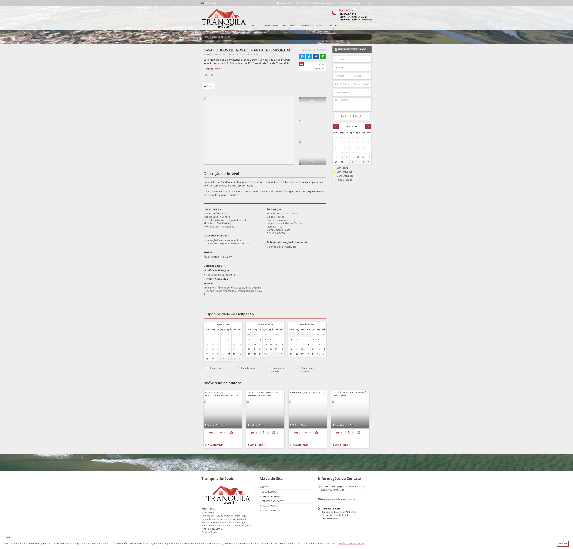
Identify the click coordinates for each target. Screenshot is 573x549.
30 (229, 334)
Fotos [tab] (209, 86)
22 (239, 349)
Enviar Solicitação (352, 116)
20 (229, 349)
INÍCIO (254, 25)
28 (218, 334)
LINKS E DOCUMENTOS (273, 496)
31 (234, 334)
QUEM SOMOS (271, 25)
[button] (312, 100)
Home (207, 36)
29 (223, 334)
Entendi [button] (563, 543)
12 (223, 344)
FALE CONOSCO (269, 505)
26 (207, 334)
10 (213, 344)
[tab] (352, 49)
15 (239, 344)
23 (207, 354)
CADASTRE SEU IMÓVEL (312, 25)
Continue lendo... (210, 532)
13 (229, 344)
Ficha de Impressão (319, 66)
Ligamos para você (350, 2)
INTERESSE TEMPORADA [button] (351, 49)
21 (234, 349)
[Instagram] (370, 3)
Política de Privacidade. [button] (351, 543)
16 (207, 349)
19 (223, 349)
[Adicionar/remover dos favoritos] (240, 393)
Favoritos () (285, 2)
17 (213, 349)
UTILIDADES (289, 25)
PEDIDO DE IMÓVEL (271, 510)
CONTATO (334, 25)
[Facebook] (366, 3)
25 (218, 354)
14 (234, 344)
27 (213, 334)
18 (218, 349)
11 (218, 344)
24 (213, 354)
